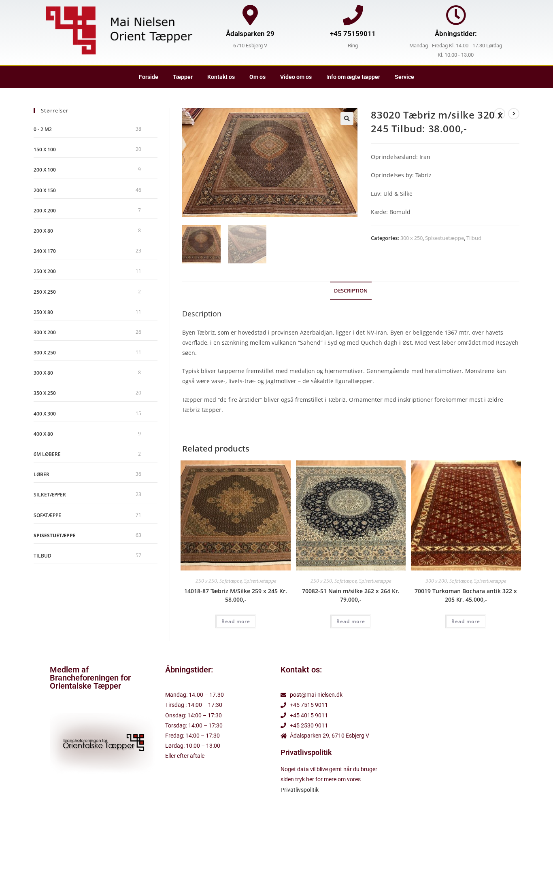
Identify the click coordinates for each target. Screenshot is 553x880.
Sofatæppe (230, 580)
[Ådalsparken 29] (250, 15)
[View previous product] (499, 113)
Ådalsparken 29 (250, 34)
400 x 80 (43, 433)
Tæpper (183, 77)
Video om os (296, 77)
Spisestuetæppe (444, 238)
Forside (148, 77)
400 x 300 (45, 413)
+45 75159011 (353, 34)
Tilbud (473, 238)
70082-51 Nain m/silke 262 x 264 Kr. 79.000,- (351, 595)
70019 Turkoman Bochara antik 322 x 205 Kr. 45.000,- (466, 595)
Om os (257, 77)
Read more (235, 621)
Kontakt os (221, 77)
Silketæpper (50, 494)
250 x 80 (43, 312)
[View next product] (513, 113)
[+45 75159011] (353, 15)
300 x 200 (436, 580)
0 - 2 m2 (43, 129)
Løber (41, 474)
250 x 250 (206, 580)
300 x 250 (411, 238)
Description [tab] (351, 290)
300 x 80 (43, 372)
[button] (346, 118)
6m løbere (47, 454)
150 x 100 (45, 149)
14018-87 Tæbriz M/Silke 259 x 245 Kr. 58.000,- (235, 595)
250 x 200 (45, 271)
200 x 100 (45, 169)
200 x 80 (43, 230)
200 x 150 (45, 190)
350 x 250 (45, 393)
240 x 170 (45, 251)
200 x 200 (45, 210)
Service (404, 77)
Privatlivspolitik (300, 790)
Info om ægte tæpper (353, 77)
